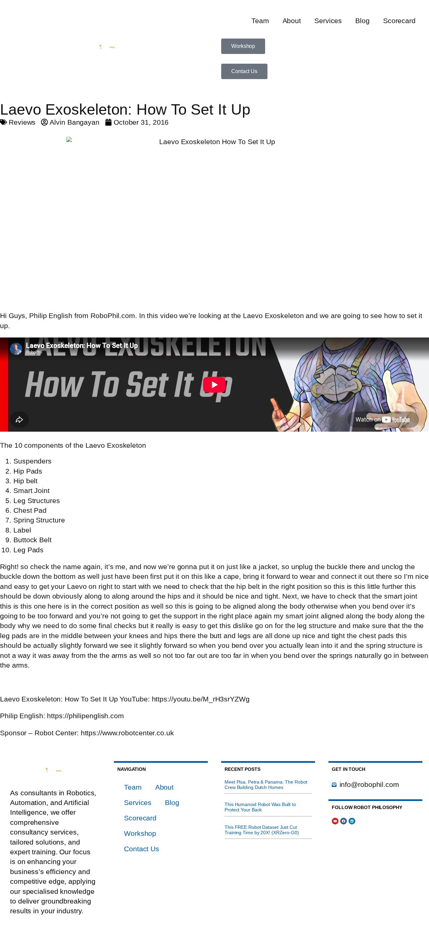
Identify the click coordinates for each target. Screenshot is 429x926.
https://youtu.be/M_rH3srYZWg (201, 699)
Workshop (140, 833)
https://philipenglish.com (85, 716)
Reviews (22, 122)
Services (328, 20)
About (292, 20)
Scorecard (399, 20)
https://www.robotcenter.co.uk (127, 733)
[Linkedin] (352, 821)
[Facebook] (343, 821)
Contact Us (141, 849)
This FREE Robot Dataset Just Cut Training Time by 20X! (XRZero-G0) (262, 829)
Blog (362, 20)
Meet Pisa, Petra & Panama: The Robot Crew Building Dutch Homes (266, 784)
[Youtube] (335, 821)
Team (260, 20)
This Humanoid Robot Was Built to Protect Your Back (260, 807)
